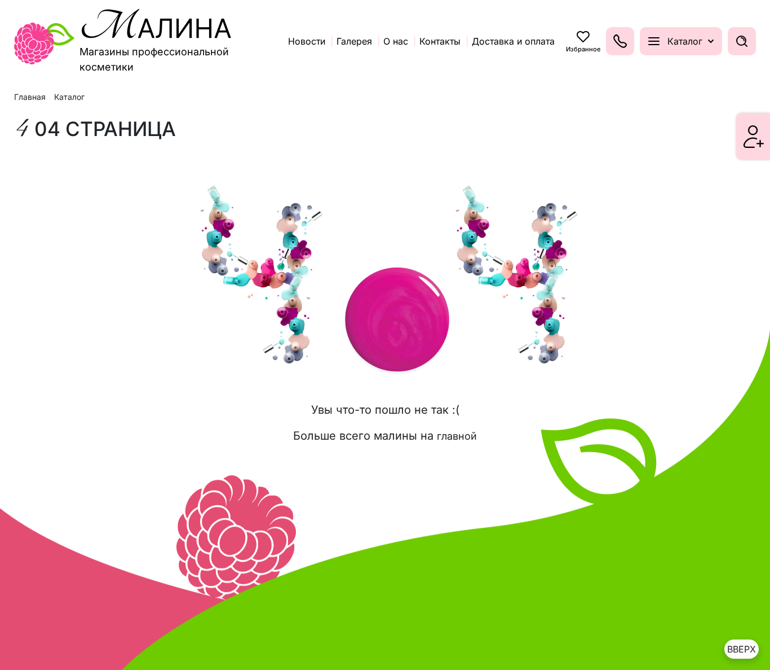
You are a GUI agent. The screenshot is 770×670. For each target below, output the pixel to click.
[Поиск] (742, 41)
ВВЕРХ (741, 649)
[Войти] (753, 136)
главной (457, 436)
